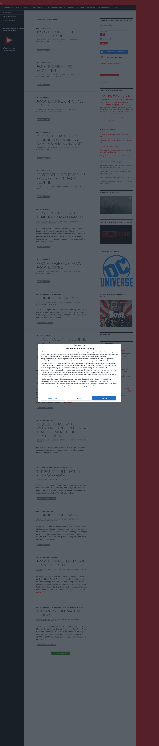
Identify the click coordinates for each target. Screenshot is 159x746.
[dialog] (79, 373)
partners (52, 352)
